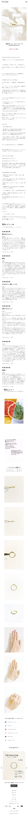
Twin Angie (15, 811)
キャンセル (14, 796)
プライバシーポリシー (14, 801)
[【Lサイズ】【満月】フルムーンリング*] (14, 765)
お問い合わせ (14, 792)
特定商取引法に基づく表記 (14, 803)
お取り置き (14, 794)
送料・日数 (14, 799)
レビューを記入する (17, 227)
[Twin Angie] (6, 1)
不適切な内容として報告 (7, 251)
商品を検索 (14, 790)
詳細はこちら (14, 785)
